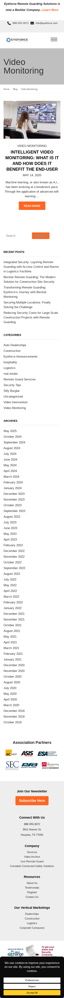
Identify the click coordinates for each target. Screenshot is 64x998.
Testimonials (32, 887)
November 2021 (14, 619)
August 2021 (12, 631)
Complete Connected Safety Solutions (32, 866)
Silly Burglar (12, 391)
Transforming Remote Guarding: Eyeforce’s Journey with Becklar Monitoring (25, 292)
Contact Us (32, 896)
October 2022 (13, 562)
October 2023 (13, 505)
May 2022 (10, 585)
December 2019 (14, 711)
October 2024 (13, 436)
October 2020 (13, 676)
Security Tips (12, 385)
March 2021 (11, 648)
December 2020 (14, 665)
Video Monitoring (32, 146)
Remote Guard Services (20, 379)
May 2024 (10, 465)
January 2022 (13, 608)
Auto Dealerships (15, 345)
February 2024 (13, 482)
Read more (32, 205)
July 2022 (10, 579)
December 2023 (14, 494)
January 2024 (13, 488)
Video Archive (32, 856)
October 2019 (13, 722)
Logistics (9, 368)
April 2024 (10, 471)
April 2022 (10, 591)
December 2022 (14, 551)
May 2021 (10, 636)
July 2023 (10, 522)
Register (32, 892)
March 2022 (11, 596)
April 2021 (10, 642)
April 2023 (10, 539)
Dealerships (32, 913)
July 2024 (10, 454)
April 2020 (10, 699)
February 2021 (13, 653)
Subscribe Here (32, 801)
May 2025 (10, 431)
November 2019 (14, 716)
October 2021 (13, 625)
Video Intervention (16, 402)
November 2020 (14, 671)
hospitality (10, 362)
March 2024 (11, 476)
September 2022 (14, 568)
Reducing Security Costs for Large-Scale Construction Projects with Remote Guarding (31, 317)
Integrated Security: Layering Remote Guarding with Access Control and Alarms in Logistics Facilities (31, 266)
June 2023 (10, 528)
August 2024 (12, 448)
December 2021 (14, 613)
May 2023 (10, 534)
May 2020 (10, 693)
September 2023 (14, 511)
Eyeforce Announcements (21, 356)
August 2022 (12, 573)
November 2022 (14, 556)
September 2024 (14, 442)
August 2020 (12, 682)
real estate (11, 373)
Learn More (50, 10)
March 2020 (11, 705)
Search (40, 235)
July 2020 (10, 688)
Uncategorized (13, 396)
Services (32, 852)
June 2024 (10, 459)
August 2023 (12, 516)
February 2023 (13, 545)
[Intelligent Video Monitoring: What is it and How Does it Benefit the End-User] (32, 119)
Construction (12, 351)
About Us (32, 882)
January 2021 (13, 659)
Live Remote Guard (32, 861)
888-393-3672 (21, 23)
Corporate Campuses (32, 927)
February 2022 (13, 602)
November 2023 (14, 499)
